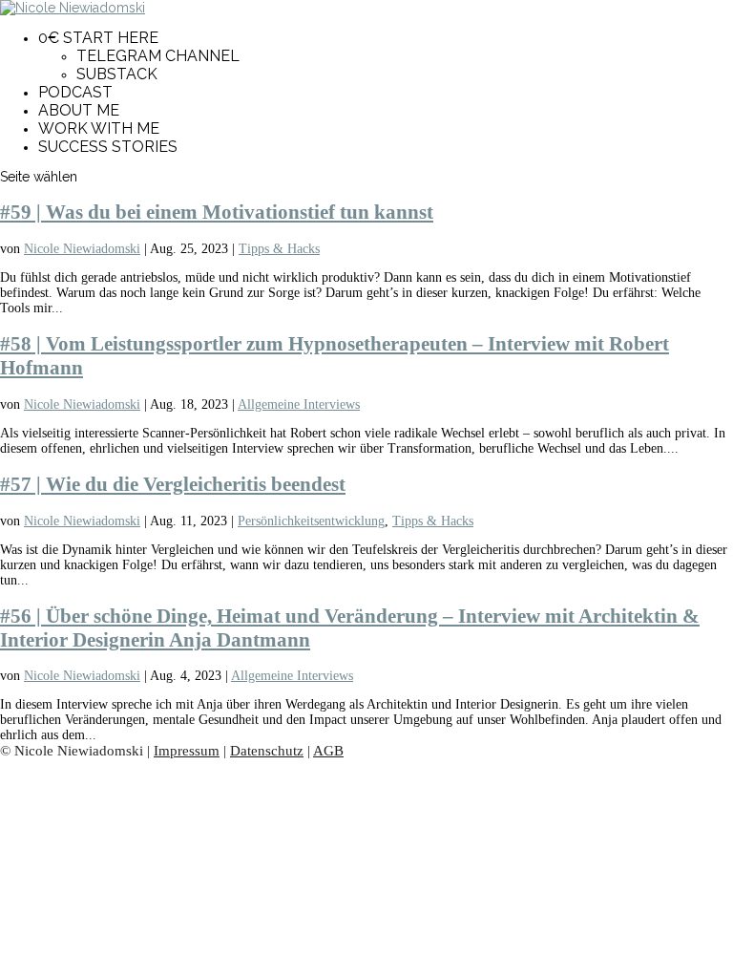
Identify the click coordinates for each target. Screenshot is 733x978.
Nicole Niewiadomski (82, 249)
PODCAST (75, 92)
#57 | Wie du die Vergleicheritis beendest (173, 484)
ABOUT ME (78, 110)
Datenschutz (267, 750)
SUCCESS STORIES (108, 147)
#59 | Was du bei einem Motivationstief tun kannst (216, 212)
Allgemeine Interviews (299, 404)
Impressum (187, 750)
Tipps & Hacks (279, 249)
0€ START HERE (98, 38)
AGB (328, 750)
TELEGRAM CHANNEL (158, 56)
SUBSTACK (116, 74)
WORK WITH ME (98, 128)
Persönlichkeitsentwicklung (311, 521)
